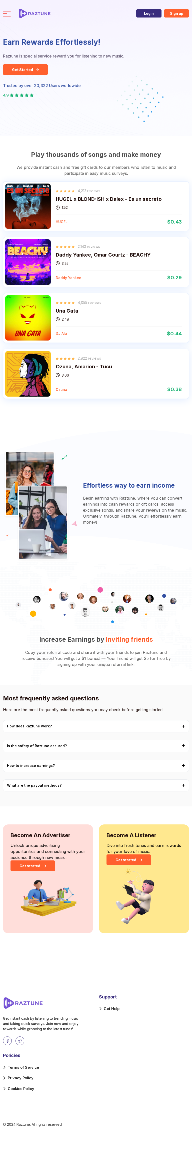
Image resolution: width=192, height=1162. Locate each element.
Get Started (23, 70)
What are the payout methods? (34, 785)
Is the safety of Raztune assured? (37, 746)
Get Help (112, 1008)
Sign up (176, 13)
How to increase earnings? (31, 765)
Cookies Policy (21, 1088)
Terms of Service (23, 1067)
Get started (30, 866)
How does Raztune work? (29, 726)
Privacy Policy (21, 1077)
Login (149, 13)
